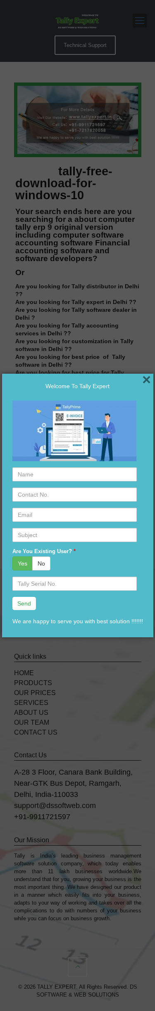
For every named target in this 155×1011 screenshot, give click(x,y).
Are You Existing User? (44, 551)
